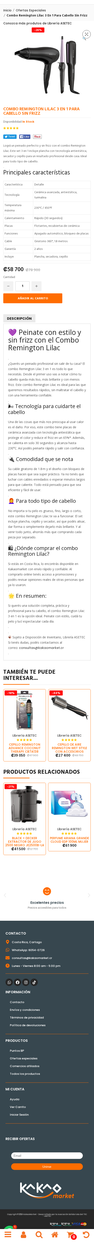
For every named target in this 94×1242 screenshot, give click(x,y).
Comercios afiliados (24, 1066)
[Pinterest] (37, 136)
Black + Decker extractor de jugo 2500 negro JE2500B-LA (24, 841)
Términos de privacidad (27, 1017)
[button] (86, 34)
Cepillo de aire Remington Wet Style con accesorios (69, 748)
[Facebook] (24, 136)
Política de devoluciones (27, 1025)
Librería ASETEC (24, 735)
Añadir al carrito (33, 298)
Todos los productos (25, 1074)
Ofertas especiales (31, 10)
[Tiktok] (34, 982)
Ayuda (14, 1099)
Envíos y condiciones (25, 1010)
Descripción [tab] (19, 318)
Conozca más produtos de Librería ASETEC (37, 23)
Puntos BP (17, 1051)
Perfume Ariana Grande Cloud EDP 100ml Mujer (69, 840)
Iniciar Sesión (19, 1115)
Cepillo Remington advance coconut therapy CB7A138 (25, 748)
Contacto (17, 1002)
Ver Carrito (18, 1107)
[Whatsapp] (9, 982)
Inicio (7, 10)
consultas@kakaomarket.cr (41, 648)
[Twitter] (10, 136)
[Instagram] (26, 982)
